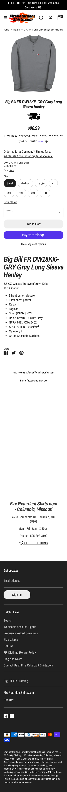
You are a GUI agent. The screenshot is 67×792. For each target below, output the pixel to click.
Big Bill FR (11, 166)
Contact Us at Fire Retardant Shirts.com (28, 665)
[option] (33, 64)
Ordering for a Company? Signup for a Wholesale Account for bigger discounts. (28, 153)
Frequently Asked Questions (21, 633)
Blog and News (13, 659)
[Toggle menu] (4, 17)
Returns (8, 646)
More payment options (33, 244)
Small (10, 183)
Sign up (17, 594)
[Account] (50, 16)
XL (53, 183)
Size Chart (10, 202)
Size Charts (11, 639)
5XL (45, 193)
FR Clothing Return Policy (20, 652)
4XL (33, 193)
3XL (21, 193)
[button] (33, 380)
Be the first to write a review (33, 380)
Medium (25, 183)
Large (41, 183)
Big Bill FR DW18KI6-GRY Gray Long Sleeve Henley (38, 29)
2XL (9, 193)
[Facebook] (6, 716)
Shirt (11, 170)
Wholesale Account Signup (20, 627)
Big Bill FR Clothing (16, 681)
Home (6, 29)
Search (8, 620)
